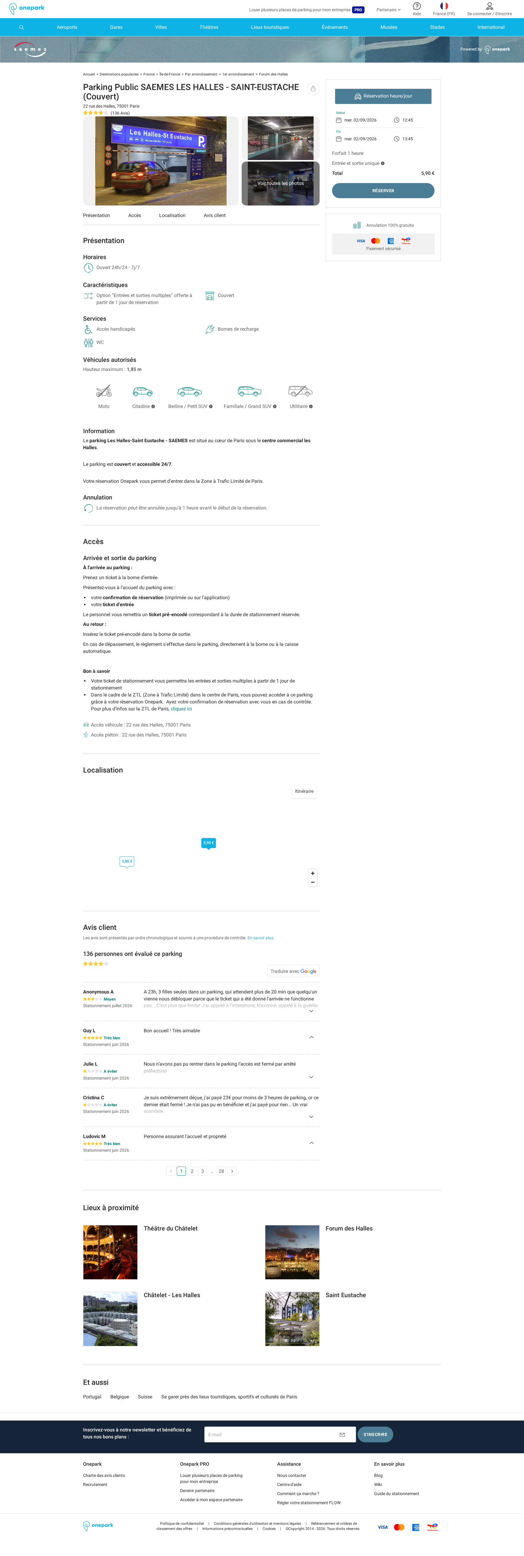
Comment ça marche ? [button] (298, 1493)
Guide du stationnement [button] (396, 1493)
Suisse (145, 1397)
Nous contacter (291, 1475)
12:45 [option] (407, 120)
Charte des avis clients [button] (104, 1475)
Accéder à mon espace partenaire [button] (211, 1499)
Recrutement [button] (95, 1484)
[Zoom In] (312, 873)
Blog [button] (378, 1475)
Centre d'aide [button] (289, 1484)
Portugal (92, 1397)
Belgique (119, 1397)
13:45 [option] (407, 138)
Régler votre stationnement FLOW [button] (309, 1502)
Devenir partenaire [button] (197, 1490)
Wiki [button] (378, 1484)
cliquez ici (181, 709)
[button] (182, 1523)
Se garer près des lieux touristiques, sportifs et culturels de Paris (229, 1397)
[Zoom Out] (312, 882)
